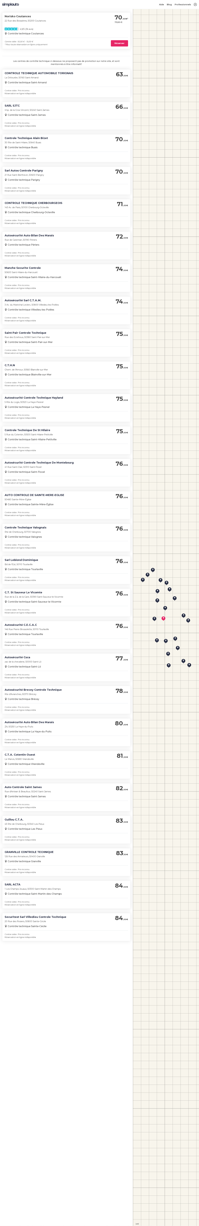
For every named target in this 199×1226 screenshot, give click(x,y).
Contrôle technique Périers (23, 244)
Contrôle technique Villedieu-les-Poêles (31, 309)
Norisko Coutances (18, 16)
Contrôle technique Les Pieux (25, 829)
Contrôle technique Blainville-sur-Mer (29, 374)
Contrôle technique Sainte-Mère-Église (30, 504)
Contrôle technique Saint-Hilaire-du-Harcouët (34, 277)
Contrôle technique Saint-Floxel (26, 472)
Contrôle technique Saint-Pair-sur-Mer (30, 342)
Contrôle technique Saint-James (27, 115)
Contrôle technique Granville (24, 861)
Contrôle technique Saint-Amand (27, 82)
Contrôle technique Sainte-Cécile (27, 926)
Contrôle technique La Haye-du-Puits (30, 731)
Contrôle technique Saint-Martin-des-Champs (35, 893)
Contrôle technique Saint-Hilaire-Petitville (32, 439)
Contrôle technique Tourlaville (25, 569)
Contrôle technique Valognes (25, 536)
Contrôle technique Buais (23, 147)
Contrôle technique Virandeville (26, 764)
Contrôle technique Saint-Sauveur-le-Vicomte (34, 601)
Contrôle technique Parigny (24, 179)
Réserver (119, 43)
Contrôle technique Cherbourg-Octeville (31, 212)
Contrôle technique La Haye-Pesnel (29, 407)
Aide (161, 4)
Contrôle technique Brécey (23, 699)
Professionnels (183, 4)
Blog (169, 4)
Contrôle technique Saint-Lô (24, 666)
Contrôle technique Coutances (26, 33)
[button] (195, 4)
